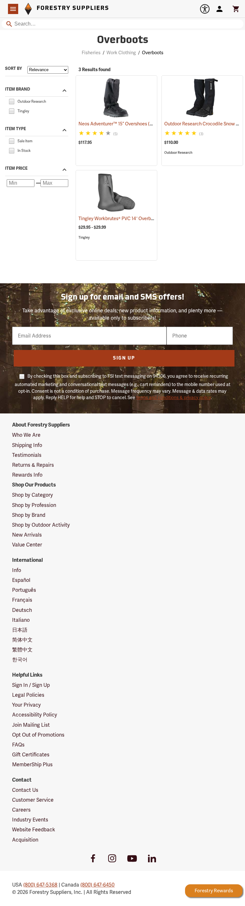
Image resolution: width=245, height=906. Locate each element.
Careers (21, 809)
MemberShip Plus (32, 764)
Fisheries (91, 53)
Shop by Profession (34, 505)
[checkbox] (11, 101)
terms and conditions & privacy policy (173, 397)
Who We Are (26, 435)
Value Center (27, 544)
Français (22, 600)
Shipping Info (27, 445)
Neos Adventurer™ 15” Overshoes (121, 124)
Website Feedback (33, 829)
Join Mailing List (31, 725)
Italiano (21, 620)
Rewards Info (27, 475)
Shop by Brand (28, 515)
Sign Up (124, 358)
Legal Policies (28, 695)
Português (24, 590)
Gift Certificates (30, 754)
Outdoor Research (178, 153)
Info (16, 570)
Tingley (84, 237)
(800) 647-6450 (97, 884)
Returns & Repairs (33, 465)
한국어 (19, 659)
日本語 (19, 630)
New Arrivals (27, 534)
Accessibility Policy (34, 714)
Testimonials (26, 455)
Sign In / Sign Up (31, 685)
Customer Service (33, 800)
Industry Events (30, 819)
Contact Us (25, 790)
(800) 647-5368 (40, 884)
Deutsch (22, 610)
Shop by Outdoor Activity (41, 525)
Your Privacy (26, 705)
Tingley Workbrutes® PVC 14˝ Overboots (127, 218)
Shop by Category (32, 495)
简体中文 (22, 639)
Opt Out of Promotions (38, 734)
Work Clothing (121, 53)
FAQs (18, 744)
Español (21, 580)
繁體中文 (22, 649)
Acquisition (25, 839)
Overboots (122, 40)
